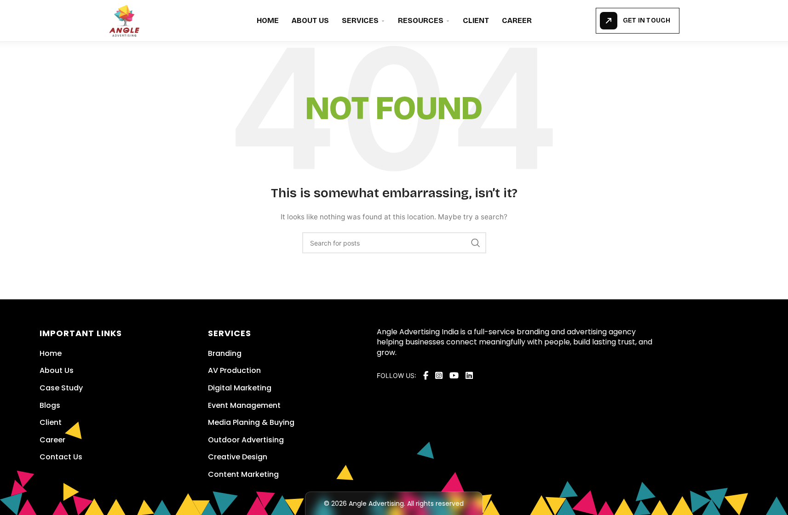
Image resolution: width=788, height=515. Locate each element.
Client (476, 20)
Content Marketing (243, 474)
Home (268, 20)
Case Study (61, 388)
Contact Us (61, 457)
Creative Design (237, 457)
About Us (310, 20)
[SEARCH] (475, 242)
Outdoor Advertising (246, 440)
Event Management (244, 405)
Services (360, 20)
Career (517, 20)
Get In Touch (646, 20)
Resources (420, 20)
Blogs (50, 405)
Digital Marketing (239, 388)
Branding (225, 353)
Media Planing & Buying (251, 422)
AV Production (234, 370)
